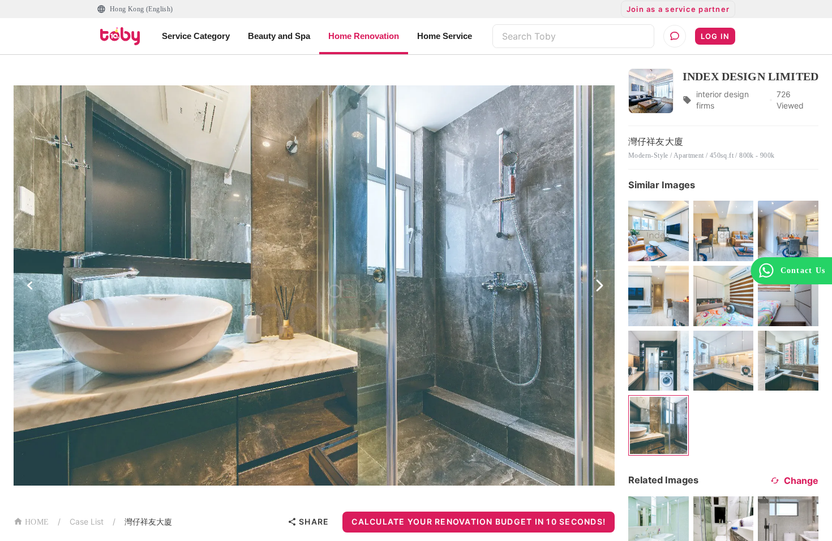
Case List (87, 521)
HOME (37, 522)
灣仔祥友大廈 (148, 521)
